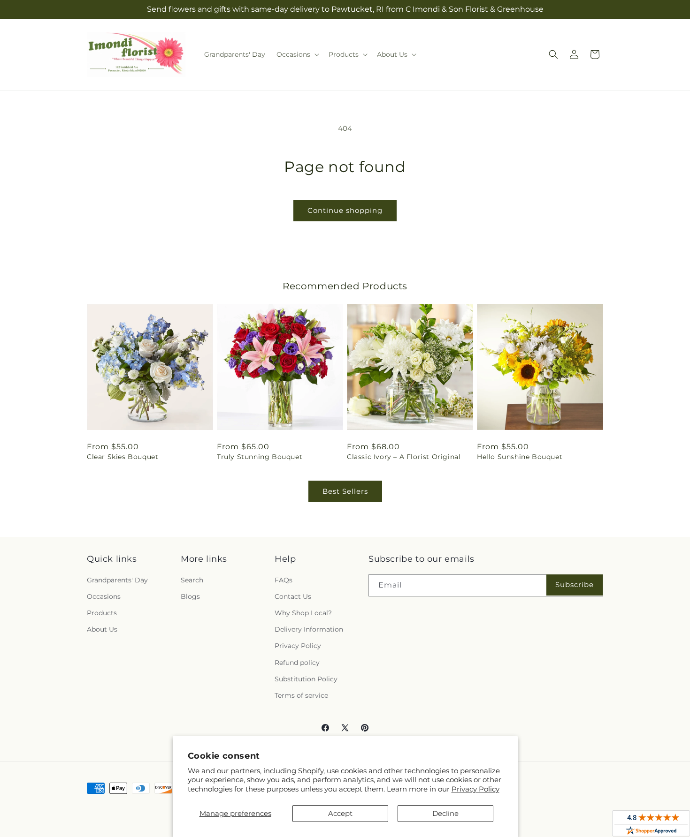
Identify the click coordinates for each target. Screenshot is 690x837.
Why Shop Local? (303, 613)
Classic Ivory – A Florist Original (403, 456)
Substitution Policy (306, 679)
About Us (102, 629)
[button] (297, 54)
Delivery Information (309, 629)
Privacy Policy (475, 788)
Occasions (104, 596)
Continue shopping (345, 210)
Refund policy (297, 662)
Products (102, 613)
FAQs (283, 580)
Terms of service (301, 695)
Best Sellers (345, 491)
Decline (445, 813)
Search (192, 580)
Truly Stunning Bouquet (259, 456)
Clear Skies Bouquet (122, 456)
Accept (340, 813)
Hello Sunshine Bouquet (519, 456)
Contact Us (293, 596)
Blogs (190, 596)
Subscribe (574, 584)
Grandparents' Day (117, 580)
